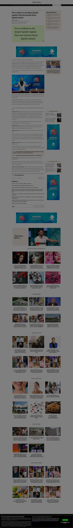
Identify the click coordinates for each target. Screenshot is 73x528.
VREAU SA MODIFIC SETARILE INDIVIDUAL (64, 522)
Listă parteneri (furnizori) (35, 521)
